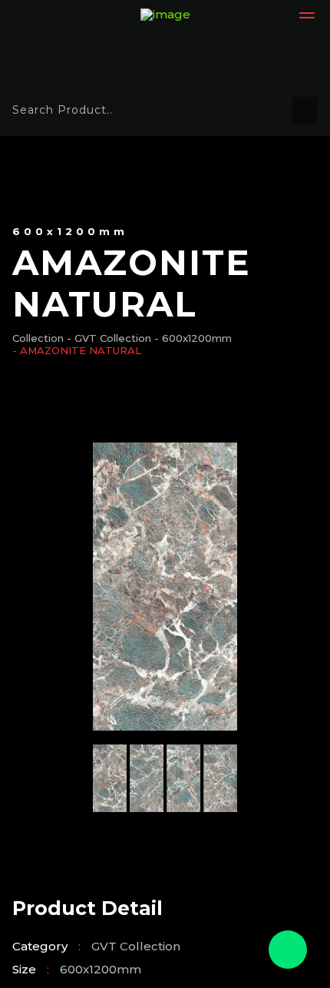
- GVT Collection (109, 338)
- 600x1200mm (193, 338)
